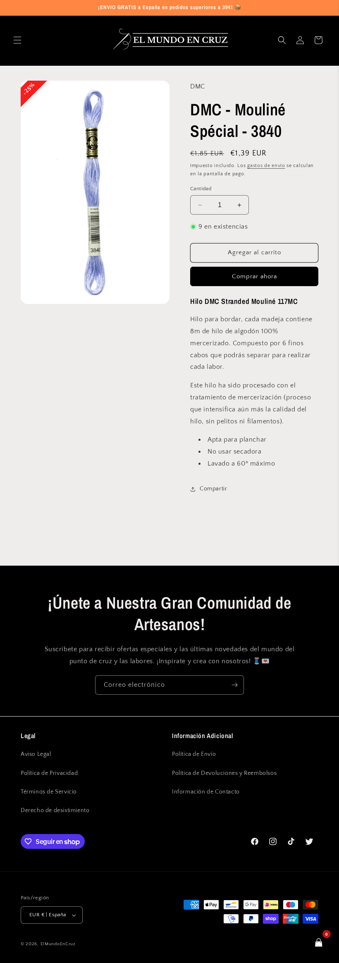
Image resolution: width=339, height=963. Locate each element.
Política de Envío (194, 754)
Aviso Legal (36, 754)
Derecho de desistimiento (55, 810)
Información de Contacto (206, 792)
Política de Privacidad (49, 773)
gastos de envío (266, 165)
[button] (17, 40)
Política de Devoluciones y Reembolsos (224, 773)
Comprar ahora (254, 276)
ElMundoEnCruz (58, 943)
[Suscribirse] (234, 685)
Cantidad (200, 188)
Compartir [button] (213, 488)
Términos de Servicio (49, 792)
